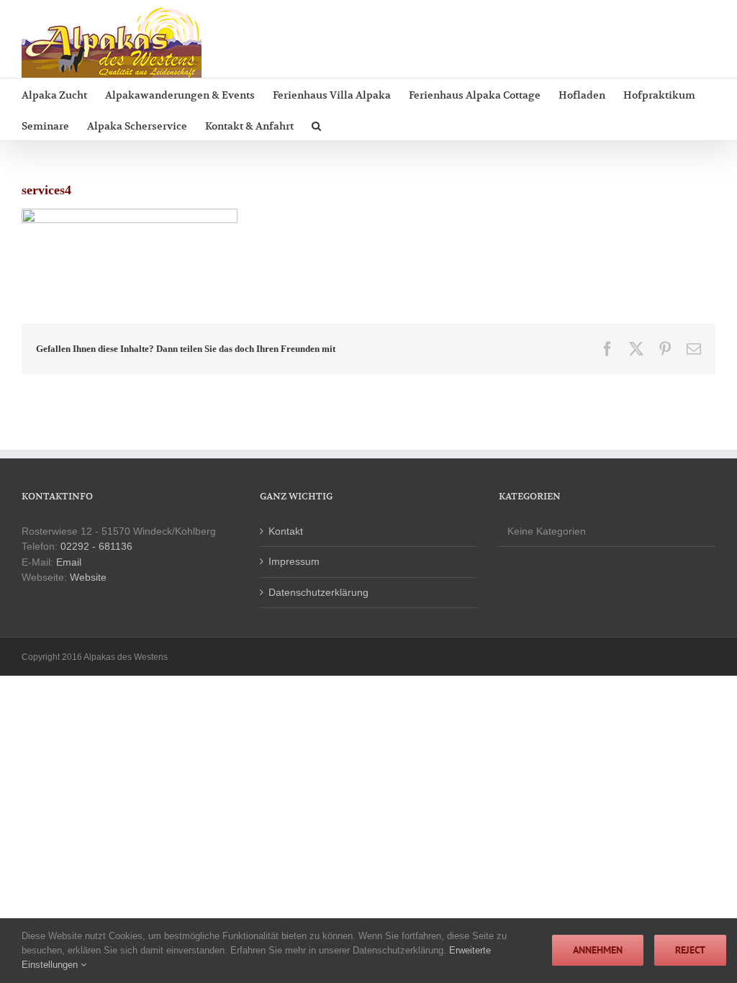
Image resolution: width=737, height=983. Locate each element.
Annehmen (598, 949)
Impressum (294, 561)
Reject (690, 949)
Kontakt (285, 531)
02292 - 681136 (96, 546)
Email (68, 562)
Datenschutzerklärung (318, 592)
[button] (316, 124)
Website (88, 577)
